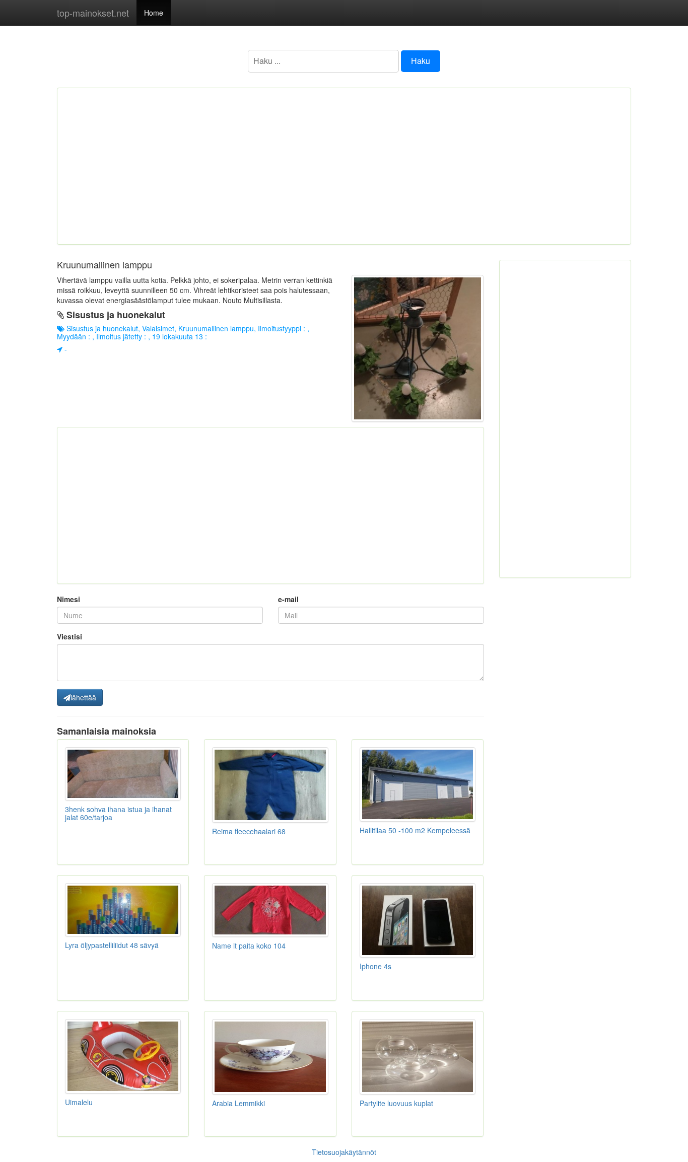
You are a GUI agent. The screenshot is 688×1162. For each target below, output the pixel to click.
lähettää (83, 697)
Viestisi (69, 636)
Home (153, 13)
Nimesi (68, 599)
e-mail (288, 599)
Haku (420, 60)
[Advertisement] (344, 166)
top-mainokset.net (93, 12)
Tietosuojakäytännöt (344, 1152)
